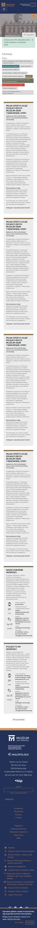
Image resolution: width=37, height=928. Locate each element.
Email (18, 787)
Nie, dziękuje (19, 922)
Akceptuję (29, 922)
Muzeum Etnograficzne (17, 867)
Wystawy (18, 815)
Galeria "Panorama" (15, 895)
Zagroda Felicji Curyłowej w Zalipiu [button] (13, 85)
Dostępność (18, 808)
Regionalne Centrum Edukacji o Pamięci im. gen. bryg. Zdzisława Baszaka (19, 876)
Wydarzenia (18, 811)
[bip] (18, 781)
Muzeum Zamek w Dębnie (18, 891)
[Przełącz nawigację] (4, 9)
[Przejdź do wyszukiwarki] (33, 16)
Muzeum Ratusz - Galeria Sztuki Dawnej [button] (14, 73)
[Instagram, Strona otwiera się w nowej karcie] (9, 908)
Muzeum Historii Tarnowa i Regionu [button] (13, 76)
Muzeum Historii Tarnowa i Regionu (21, 851)
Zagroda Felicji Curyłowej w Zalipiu (21, 870)
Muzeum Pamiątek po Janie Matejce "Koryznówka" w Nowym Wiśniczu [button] (17, 62)
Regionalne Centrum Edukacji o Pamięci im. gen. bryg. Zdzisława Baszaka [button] (16, 80)
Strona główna (30, 35)
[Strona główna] (8, 5)
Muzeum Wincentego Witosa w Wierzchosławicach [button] (12, 92)
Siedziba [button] (28, 76)
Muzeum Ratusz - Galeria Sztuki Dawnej (20, 856)
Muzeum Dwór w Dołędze (18, 888)
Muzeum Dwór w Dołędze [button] (10, 66)
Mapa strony (18, 835)
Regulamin (18, 826)
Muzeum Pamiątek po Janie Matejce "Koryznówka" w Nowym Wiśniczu (20, 883)
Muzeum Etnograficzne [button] (9, 88)
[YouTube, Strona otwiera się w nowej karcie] (21, 908)
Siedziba (11, 848)
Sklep (18, 838)
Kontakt (19, 818)
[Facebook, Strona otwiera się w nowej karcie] (15, 908)
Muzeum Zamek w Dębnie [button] (10, 69)
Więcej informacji (13, 919)
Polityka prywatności (18, 829)
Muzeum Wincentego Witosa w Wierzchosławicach (19, 862)
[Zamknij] (32, 40)
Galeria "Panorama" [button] (26, 66)
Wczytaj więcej (18, 720)
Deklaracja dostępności (18, 832)
